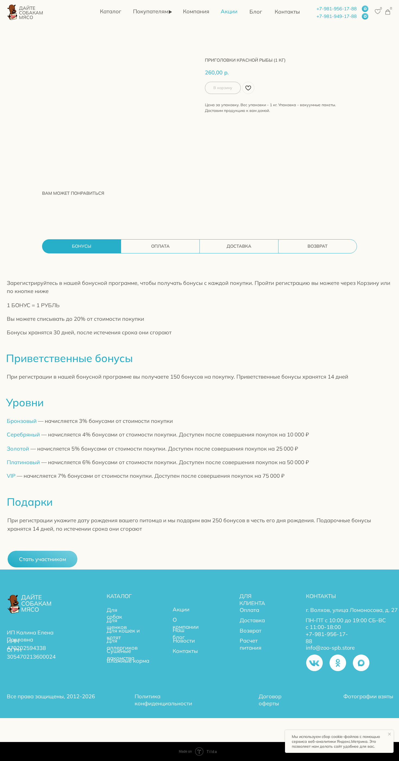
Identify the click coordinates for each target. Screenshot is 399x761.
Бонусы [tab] (81, 246)
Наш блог (179, 633)
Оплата (249, 609)
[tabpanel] (199, 423)
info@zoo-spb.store (330, 647)
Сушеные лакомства (120, 654)
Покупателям (150, 11)
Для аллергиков (122, 644)
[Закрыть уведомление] (389, 734)
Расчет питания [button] (250, 644)
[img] (12, 12)
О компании (186, 623)
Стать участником (42, 559)
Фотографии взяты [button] (368, 696)
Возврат (250, 630)
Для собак (114, 613)
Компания (196, 11)
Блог (255, 11)
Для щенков (117, 624)
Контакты (287, 11)
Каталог (110, 11)
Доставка (252, 620)
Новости (184, 640)
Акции (229, 11)
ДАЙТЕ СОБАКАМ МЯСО (31, 12)
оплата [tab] (160, 246)
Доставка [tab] (239, 246)
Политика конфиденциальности (163, 700)
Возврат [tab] (318, 246)
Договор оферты (270, 700)
